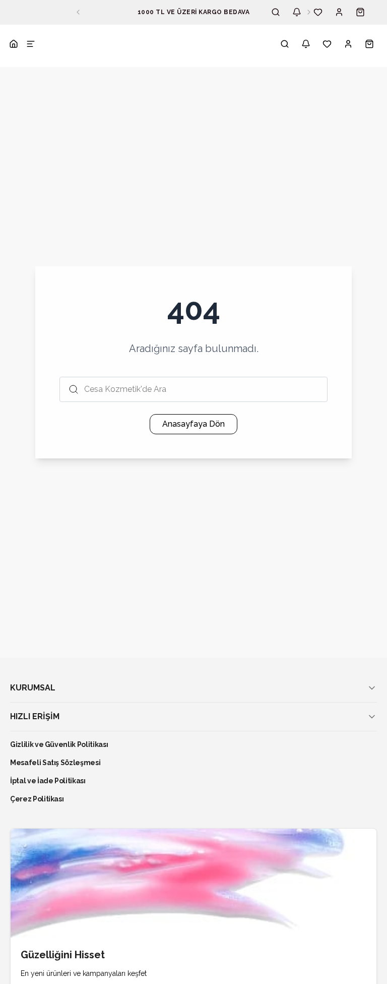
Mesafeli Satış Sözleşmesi (55, 763)
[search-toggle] (284, 44)
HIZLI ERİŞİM (34, 716)
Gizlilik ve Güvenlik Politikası (59, 744)
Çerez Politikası (36, 799)
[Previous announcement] (78, 12)
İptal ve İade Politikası (48, 781)
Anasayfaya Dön (193, 424)
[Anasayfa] (13, 44)
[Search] (275, 12)
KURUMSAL (32, 687)
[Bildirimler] (296, 12)
